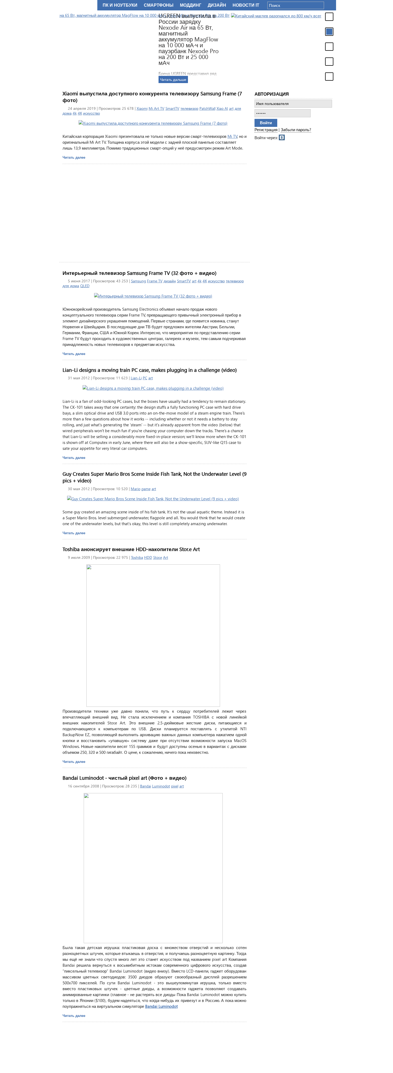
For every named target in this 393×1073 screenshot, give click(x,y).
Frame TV (155, 280)
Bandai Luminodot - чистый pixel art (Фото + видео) (125, 777)
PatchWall (207, 108)
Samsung (138, 280)
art (231, 108)
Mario (135, 488)
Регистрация (266, 129)
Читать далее (74, 157)
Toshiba (137, 557)
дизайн (170, 280)
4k (75, 113)
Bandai (145, 786)
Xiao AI (222, 108)
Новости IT (246, 5)
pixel (174, 786)
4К (80, 113)
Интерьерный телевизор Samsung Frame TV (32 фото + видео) (140, 273)
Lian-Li (136, 377)
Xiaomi (142, 108)
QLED (85, 285)
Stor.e (157, 557)
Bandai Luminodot (161, 1006)
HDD (148, 557)
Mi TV (232, 136)
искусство (91, 113)
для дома (71, 285)
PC (145, 377)
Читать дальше (269, 79)
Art (165, 557)
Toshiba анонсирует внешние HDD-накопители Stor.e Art (131, 549)
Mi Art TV (156, 108)
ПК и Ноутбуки (120, 5)
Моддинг (190, 5)
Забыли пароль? (296, 129)
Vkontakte (282, 137)
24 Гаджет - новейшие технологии (77, 5)
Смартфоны (159, 5)
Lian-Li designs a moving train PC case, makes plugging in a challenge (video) (150, 369)
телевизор (189, 108)
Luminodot (161, 786)
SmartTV (172, 108)
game (146, 488)
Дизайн (217, 5)
